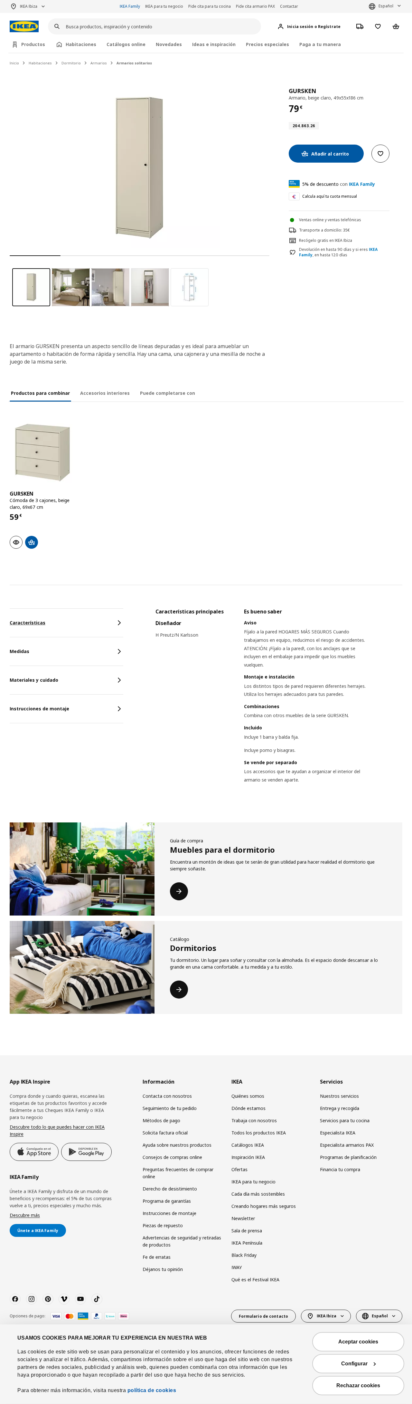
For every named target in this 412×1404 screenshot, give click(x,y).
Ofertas (239, 1169)
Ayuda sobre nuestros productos (177, 1145)
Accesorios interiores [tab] (105, 393)
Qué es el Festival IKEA (255, 1279)
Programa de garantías (167, 1201)
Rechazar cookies (358, 1385)
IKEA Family (130, 6)
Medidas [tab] (19, 651)
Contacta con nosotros (167, 1096)
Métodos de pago (161, 1120)
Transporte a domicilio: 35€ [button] (324, 230)
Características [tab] (27, 623)
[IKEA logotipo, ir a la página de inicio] (24, 27)
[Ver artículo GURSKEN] (42, 452)
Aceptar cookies (358, 1341)
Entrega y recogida (339, 1108)
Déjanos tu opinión (163, 1269)
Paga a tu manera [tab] (320, 44)
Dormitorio (71, 63)
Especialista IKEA (337, 1133)
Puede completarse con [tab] (167, 393)
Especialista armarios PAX (347, 1145)
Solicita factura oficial (165, 1133)
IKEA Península (246, 1243)
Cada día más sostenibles (258, 1194)
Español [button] (386, 6)
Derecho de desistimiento (170, 1189)
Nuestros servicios (339, 1096)
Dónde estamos (248, 1108)
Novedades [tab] (169, 44)
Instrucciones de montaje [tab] (39, 709)
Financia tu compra (340, 1169)
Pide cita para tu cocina (209, 6)
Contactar (289, 6)
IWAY (236, 1267)
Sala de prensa (246, 1231)
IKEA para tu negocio (164, 6)
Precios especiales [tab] (267, 44)
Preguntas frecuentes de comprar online (178, 1173)
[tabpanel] (278, 704)
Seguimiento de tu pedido (170, 1108)
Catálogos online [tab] (126, 44)
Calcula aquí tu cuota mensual (329, 196)
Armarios (98, 63)
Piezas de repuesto (163, 1225)
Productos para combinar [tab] (40, 393)
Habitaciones (40, 63)
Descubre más (25, 1215)
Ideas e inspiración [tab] (214, 44)
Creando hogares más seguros (263, 1206)
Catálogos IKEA (247, 1145)
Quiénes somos (247, 1096)
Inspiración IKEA (248, 1157)
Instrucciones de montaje (169, 1213)
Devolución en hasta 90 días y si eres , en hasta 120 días (338, 252)
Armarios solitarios (134, 63)
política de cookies (151, 1390)
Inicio (14, 63)
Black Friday (244, 1255)
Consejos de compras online (172, 1157)
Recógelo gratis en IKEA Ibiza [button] (325, 240)
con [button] (338, 184)
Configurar (354, 1363)
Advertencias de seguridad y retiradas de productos (182, 1241)
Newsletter (243, 1218)
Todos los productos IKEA (258, 1133)
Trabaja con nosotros (254, 1120)
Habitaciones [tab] (81, 44)
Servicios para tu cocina (345, 1120)
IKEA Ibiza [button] (28, 6)
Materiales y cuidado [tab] (34, 680)
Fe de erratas (157, 1257)
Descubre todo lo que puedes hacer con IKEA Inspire (57, 1130)
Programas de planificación (348, 1157)
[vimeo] (64, 1299)
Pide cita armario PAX (255, 6)
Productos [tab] (33, 44)
